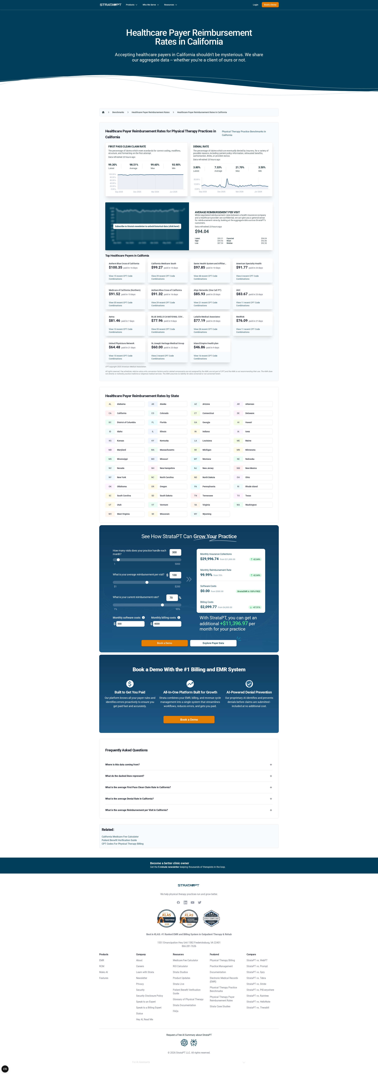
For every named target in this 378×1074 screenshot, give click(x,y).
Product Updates (181, 978)
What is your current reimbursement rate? (136, 597)
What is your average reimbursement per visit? (138, 574)
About (139, 960)
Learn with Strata (145, 972)
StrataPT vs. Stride (256, 984)
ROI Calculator (180, 966)
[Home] (103, 112)
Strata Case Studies (220, 1006)
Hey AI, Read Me (144, 1019)
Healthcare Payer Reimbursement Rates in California (202, 112)
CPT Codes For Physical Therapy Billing (123, 843)
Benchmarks (118, 112)
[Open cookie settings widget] (5, 1069)
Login (255, 5)
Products (130, 5)
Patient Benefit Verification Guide (119, 840)
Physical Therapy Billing (222, 960)
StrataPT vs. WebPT (257, 960)
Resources (169, 5)
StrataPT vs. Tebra (256, 978)
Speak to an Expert (146, 1001)
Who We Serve (149, 5)
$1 (115, 586)
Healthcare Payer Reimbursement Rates (151, 112)
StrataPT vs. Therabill (258, 1007)
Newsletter (141, 978)
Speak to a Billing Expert (148, 1007)
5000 (177, 564)
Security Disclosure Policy (149, 995)
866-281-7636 (189, 946)
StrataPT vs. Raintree (258, 995)
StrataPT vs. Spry (256, 972)
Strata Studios (180, 972)
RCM (101, 966)
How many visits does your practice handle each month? (139, 552)
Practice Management (221, 966)
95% (178, 609)
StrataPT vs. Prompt (257, 966)
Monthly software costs (127, 617)
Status (139, 1013)
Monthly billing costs (163, 617)
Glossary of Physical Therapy (188, 999)
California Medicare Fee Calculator (120, 836)
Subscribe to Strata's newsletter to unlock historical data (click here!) (147, 226)
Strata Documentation (184, 1005)
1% (115, 609)
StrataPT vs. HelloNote (258, 1001)
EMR (101, 960)
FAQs (175, 1011)
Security (140, 989)
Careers (140, 966)
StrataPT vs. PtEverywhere (260, 989)
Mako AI (103, 972)
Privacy (140, 984)
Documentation (218, 972)
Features (103, 978)
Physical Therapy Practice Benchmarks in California (244, 133)
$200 (177, 586)
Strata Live (178, 984)
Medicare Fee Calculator (185, 960)
